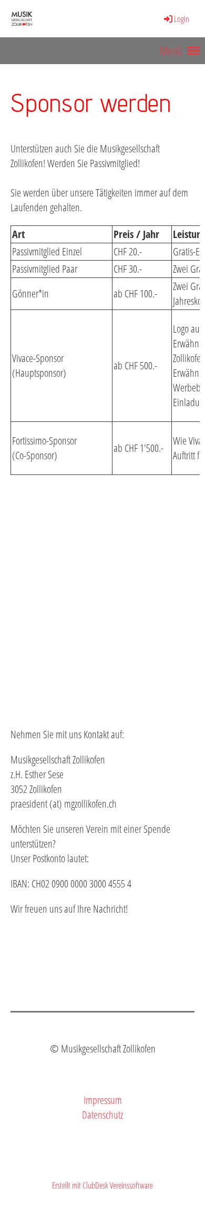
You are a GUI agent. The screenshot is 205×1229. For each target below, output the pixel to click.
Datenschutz (102, 1115)
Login (181, 19)
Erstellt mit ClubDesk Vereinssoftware (102, 1185)
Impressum (103, 1100)
